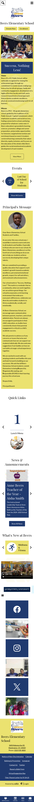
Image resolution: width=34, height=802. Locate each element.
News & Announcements (17, 462)
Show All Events (17, 195)
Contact (30, 800)
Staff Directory (5, 800)
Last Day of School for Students (21, 181)
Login (24, 784)
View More (17, 156)
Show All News (17, 524)
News (22, 800)
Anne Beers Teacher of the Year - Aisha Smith (15, 491)
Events (17, 168)
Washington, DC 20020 (17, 746)
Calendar (15, 800)
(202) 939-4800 (20, 750)
